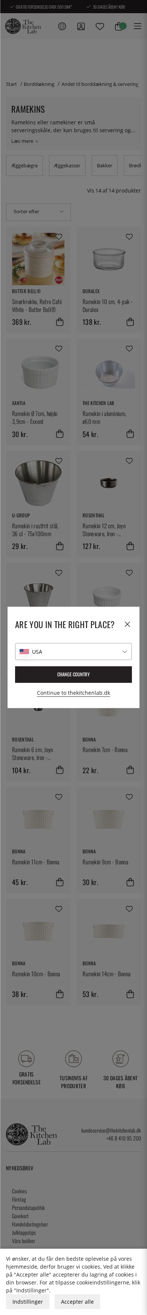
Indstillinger (27, 1301)
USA (37, 651)
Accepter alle (77, 1301)
